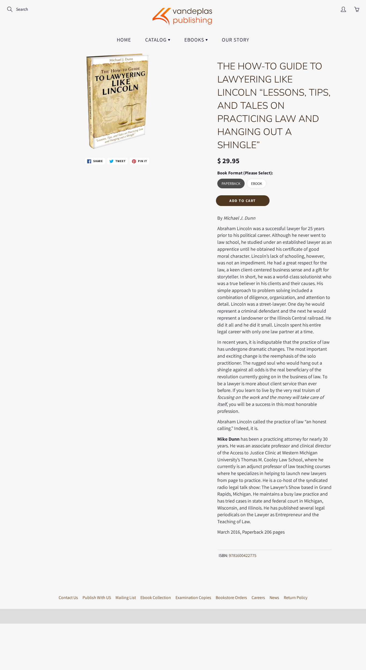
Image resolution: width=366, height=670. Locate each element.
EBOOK (256, 183)
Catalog (156, 39)
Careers (258, 597)
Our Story (235, 39)
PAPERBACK (231, 183)
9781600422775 (242, 555)
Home (124, 39)
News (274, 597)
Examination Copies (193, 597)
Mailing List (125, 597)
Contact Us (68, 597)
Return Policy (295, 597)
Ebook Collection (155, 597)
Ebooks (195, 39)
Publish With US (97, 597)
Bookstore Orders (231, 597)
